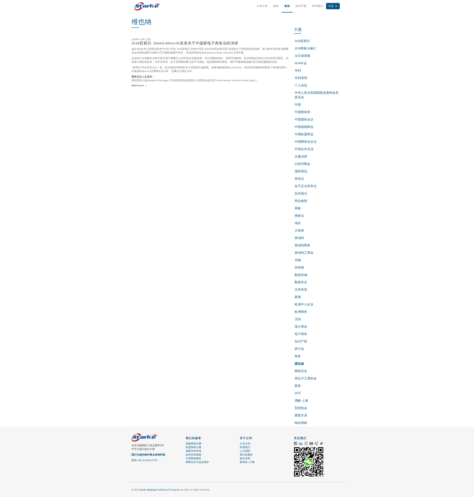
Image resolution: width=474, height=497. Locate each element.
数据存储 (301, 275)
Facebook (295, 443)
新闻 (287, 6)
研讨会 (299, 349)
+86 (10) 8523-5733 (147, 460)
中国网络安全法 (306, 142)
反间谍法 (301, 193)
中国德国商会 (304, 127)
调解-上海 (301, 401)
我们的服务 (246, 454)
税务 (298, 356)
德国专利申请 (193, 451)
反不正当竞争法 (306, 186)
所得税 (299, 267)
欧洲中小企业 (304, 304)
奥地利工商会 (304, 253)
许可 (298, 393)
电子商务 (301, 334)
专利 (298, 70)
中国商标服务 (193, 458)
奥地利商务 (302, 245)
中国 (298, 105)
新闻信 (244, 462)
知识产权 (301, 341)
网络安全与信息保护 (197, 462)
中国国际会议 (304, 119)
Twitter (321, 443)
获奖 (298, 386)
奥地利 (299, 238)
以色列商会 (302, 164)
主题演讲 (301, 156)
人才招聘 (245, 451)
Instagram (306, 443)
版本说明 (245, 458)
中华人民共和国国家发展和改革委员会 (317, 95)
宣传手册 (301, 6)
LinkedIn (300, 443)
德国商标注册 (193, 443)
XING (316, 443)
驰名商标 (301, 423)
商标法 (299, 216)
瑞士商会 (301, 326)
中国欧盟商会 (304, 134)
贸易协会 (301, 408)
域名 (298, 223)
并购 (298, 260)
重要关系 (301, 415)
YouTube (311, 443)
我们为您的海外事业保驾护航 (148, 454)
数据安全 (301, 282)
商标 (298, 208)
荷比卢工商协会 (306, 378)
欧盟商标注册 (193, 447)
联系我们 (317, 6)
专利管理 (301, 78)
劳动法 (299, 179)
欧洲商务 (301, 312)
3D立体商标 (303, 56)
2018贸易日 (302, 41)
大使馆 (299, 230)
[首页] (148, 6)
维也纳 (299, 364)
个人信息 (301, 85)
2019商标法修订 (305, 48)
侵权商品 (301, 171)
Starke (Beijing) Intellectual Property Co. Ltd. (164, 489)
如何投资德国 (193, 454)
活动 (298, 319)
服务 (276, 6)
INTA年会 (301, 63)
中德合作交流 (304, 149)
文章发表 (301, 289)
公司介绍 (262, 6)
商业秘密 (301, 201)
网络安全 (301, 371)
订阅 (252, 462)
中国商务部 (302, 112)
